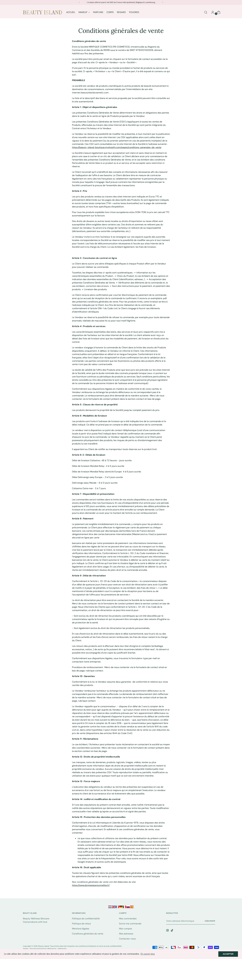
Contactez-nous (127, 938)
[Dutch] (110, 906)
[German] (121, 906)
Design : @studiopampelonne (35, 949)
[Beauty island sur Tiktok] (172, 931)
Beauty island (43, 946)
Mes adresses (126, 933)
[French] (117, 906)
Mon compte (125, 928)
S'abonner (210, 921)
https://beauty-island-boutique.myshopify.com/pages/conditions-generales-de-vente (116, 147)
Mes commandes (128, 918)
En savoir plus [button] (148, 954)
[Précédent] (79, 2)
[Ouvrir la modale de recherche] (206, 12)
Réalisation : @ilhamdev (57, 949)
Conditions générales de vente (87, 933)
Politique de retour (81, 923)
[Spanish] (132, 906)
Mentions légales (80, 928)
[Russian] (128, 906)
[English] (114, 906)
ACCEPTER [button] (228, 954)
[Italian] (124, 906)
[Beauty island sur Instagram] (167, 931)
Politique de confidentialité (86, 918)
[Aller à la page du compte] (211, 12)
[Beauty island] (42, 12)
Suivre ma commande (130, 923)
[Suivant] (163, 2)
